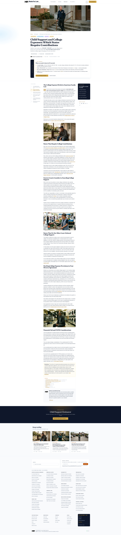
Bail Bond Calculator (49, 492)
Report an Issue (34, 525)
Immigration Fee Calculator (80, 475)
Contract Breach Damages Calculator (81, 505)
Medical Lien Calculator (50, 477)
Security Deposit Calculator (80, 498)
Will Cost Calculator (35, 496)
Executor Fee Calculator (35, 479)
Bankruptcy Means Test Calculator (66, 475)
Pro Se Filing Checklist (79, 510)
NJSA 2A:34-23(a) (69, 155)
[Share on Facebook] (81, 103)
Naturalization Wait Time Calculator (81, 480)
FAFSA (54, 196)
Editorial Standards (46, 522)
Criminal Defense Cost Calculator (51, 494)
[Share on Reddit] (85, 103)
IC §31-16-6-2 (72, 161)
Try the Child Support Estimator (42, 75)
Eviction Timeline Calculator (80, 495)
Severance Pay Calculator (65, 490)
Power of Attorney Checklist (36, 487)
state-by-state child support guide (57, 120)
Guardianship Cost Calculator (36, 482)
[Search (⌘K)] (87, 2)
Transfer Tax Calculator (64, 507)
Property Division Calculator (36, 509)
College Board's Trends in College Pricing (52, 379)
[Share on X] (79, 103)
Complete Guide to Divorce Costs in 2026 (58, 306)
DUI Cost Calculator (49, 497)
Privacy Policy (73, 465)
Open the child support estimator (60, 418)
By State (59, 1)
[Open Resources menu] (67, 1)
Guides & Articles (34, 520)
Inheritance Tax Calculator (36, 484)
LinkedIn (52, 400)
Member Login (82, 524)
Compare (80, 518)
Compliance (69, 523)
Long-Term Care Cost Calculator (81, 487)
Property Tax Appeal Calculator (66, 503)
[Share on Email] (87, 103)
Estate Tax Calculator (35, 477)
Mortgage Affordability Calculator (66, 502)
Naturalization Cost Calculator (80, 479)
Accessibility (69, 522)
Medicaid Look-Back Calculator (80, 490)
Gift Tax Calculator (34, 480)
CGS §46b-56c (58, 172)
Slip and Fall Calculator (49, 482)
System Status (57, 520)
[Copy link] (79, 105)
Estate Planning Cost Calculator (36, 475)
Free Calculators (53, 1)
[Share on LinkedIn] (83, 103)
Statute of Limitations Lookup (50, 484)
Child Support (36, 34)
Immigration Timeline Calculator (80, 477)
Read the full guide (53, 75)
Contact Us (33, 523)
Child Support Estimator (58, 361)
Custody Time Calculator (35, 504)
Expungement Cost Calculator (51, 499)
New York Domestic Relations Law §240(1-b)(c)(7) (55, 147)
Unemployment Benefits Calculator (66, 492)
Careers (56, 518)
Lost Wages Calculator (49, 475)
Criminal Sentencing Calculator (51, 495)
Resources (65, 1)
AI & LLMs (56, 522)
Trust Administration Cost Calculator (37, 494)
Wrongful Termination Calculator (66, 494)
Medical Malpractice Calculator (51, 479)
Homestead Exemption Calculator (66, 480)
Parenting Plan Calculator (35, 507)
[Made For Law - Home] (33, 531)
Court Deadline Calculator (65, 485)
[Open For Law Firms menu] (75, 1)
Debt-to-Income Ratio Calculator (66, 479)
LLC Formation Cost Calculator (66, 500)
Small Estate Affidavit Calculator (36, 492)
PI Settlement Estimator (50, 480)
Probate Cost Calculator (35, 489)
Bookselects (59, 291)
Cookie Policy (69, 520)
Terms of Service (69, 518)
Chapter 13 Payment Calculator (66, 477)
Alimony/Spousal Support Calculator (37, 500)
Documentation (45, 518)
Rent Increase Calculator (79, 497)
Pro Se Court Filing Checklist (80, 508)
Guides (31, 34)
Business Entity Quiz (79, 503)
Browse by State (34, 518)
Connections (45, 520)
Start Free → (81, 522)
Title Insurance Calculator (65, 505)
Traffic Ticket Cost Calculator (50, 500)
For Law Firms (72, 1)
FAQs (32, 522)
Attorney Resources (82, 520)
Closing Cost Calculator (64, 498)
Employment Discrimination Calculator (67, 487)
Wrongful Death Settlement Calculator (52, 487)
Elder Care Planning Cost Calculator (81, 485)
